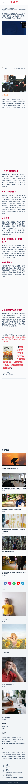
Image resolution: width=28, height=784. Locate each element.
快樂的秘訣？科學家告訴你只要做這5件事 (11, 509)
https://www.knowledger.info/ (14, 772)
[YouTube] (18, 583)
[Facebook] (5, 583)
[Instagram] (9, 583)
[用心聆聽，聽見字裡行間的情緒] (14, 669)
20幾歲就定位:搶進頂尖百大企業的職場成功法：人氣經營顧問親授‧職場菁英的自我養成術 (14, 339)
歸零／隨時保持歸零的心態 (8, 552)
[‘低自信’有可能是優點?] (14, 604)
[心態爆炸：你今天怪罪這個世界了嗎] (14, 459)
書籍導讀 (19, 68)
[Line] (14, 583)
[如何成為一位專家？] (14, 702)
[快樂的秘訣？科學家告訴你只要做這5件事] (14, 500)
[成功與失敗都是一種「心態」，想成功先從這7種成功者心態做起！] (14, 563)
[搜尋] (25, 2)
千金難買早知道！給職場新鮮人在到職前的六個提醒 (14, 489)
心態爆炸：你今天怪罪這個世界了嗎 (10, 468)
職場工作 (23, 68)
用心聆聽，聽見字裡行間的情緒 (8, 684)
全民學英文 (5, 726)
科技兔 (3, 728)
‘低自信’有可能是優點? (6, 619)
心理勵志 (16, 68)
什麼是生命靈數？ (5, 652)
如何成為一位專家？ (6, 717)
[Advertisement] (14, 51)
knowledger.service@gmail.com (14, 777)
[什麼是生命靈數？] (14, 636)
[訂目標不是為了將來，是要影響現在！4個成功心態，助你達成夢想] (14, 521)
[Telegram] (22, 583)
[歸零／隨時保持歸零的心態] (14, 543)
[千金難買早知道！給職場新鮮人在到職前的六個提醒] (14, 480)
